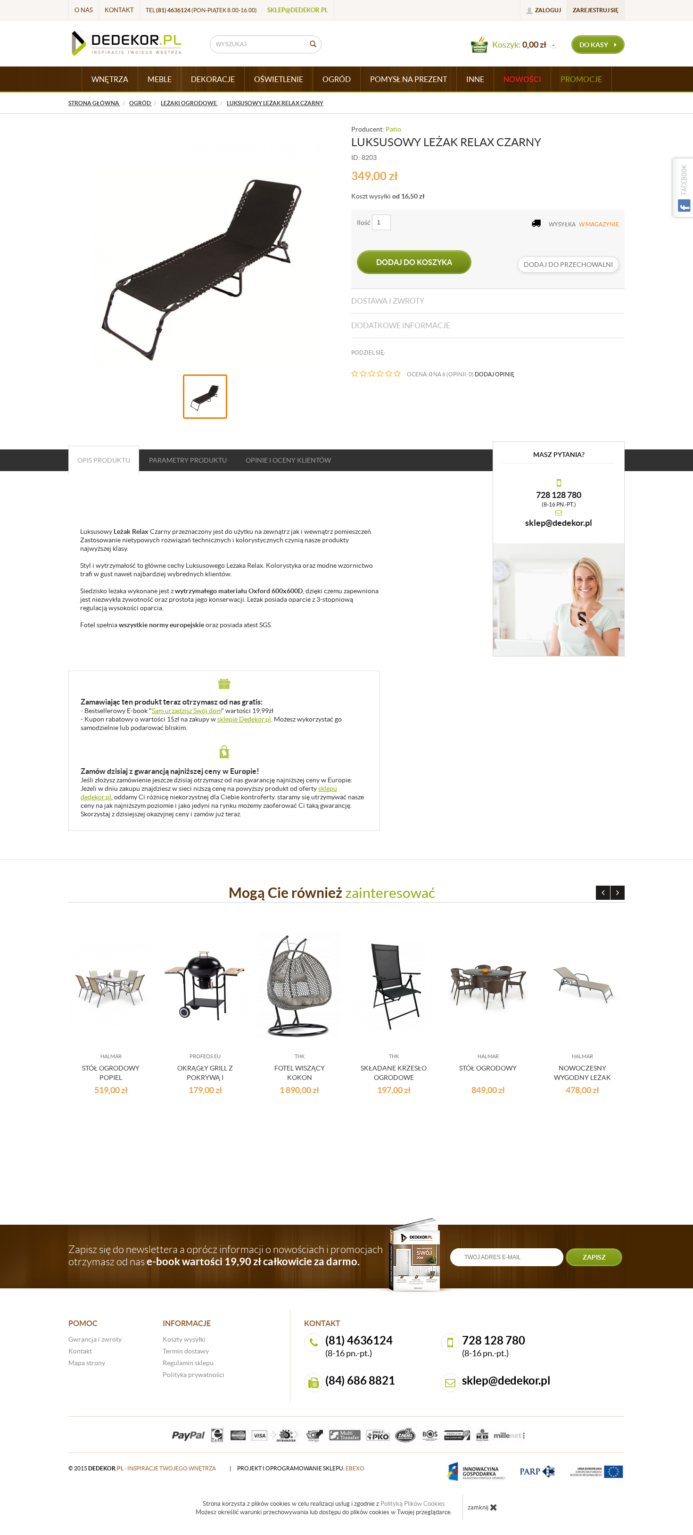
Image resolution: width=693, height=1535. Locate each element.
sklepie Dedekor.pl (244, 719)
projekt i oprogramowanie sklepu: (300, 1468)
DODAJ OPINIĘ (494, 374)
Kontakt (119, 10)
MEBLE (160, 79)
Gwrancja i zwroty (95, 1339)
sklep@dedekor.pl (297, 10)
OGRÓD (336, 79)
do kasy (594, 45)
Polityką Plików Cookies (412, 1503)
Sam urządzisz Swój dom (186, 710)
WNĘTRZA (109, 79)
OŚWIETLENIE (278, 79)
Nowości (522, 79)
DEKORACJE (213, 79)
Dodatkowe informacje (400, 325)
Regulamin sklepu (188, 1363)
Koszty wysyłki (184, 1339)
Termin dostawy (186, 1351)
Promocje (581, 79)
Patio (393, 129)
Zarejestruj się (596, 10)
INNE (475, 79)
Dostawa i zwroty (387, 301)
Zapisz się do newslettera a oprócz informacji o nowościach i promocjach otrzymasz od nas (225, 1255)
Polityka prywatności (193, 1374)
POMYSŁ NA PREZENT (408, 79)
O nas (83, 10)
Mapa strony (86, 1363)
